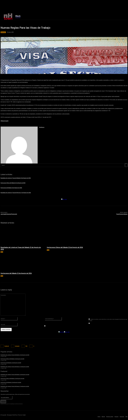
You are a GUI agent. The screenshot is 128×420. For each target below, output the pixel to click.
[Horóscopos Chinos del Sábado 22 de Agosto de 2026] (68, 236)
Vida (2, 251)
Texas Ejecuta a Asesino (121, 214)
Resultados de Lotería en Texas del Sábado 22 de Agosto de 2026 (16, 178)
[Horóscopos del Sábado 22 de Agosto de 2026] (22, 262)
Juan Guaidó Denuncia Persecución (9, 214)
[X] (110, 16)
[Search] (126, 165)
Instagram (17, 346)
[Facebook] (104, 16)
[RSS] (23, 346)
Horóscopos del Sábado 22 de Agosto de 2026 (11, 188)
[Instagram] (107, 16)
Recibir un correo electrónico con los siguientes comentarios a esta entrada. (107, 323)
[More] (43, 72)
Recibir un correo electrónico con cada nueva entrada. (58, 326)
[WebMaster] (19, 145)
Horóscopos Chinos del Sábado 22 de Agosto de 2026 (13, 183)
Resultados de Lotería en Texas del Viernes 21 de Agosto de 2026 (16, 192)
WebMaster (41, 127)
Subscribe (3, 401)
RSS (26, 346)
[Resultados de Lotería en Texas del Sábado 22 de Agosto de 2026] (22, 236)
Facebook (7, 346)
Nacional (3, 32)
